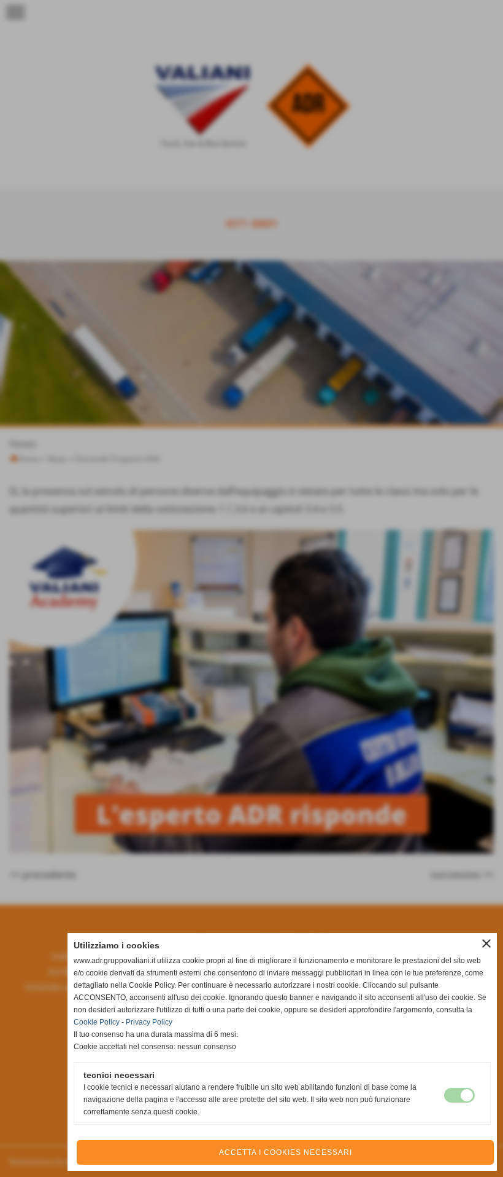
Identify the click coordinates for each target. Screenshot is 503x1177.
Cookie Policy (97, 1022)
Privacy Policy (149, 1022)
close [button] (486, 943)
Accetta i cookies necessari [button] (285, 1152)
